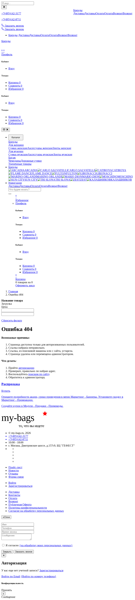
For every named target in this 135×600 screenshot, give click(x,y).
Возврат (63, 35)
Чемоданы (14, 160)
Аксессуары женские (40, 148)
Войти (12, 482)
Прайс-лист (15, 467)
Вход (11, 68)
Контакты (14, 495)
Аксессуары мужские (40, 154)
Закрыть (7, 551)
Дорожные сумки (31, 160)
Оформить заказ (25, 285)
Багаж (12, 157)
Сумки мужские (18, 154)
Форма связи (16, 476)
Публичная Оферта (19, 504)
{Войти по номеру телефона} (38, 576)
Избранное (16, 88)
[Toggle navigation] (5, 130)
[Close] (4, 7)
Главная (13, 291)
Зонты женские (62, 148)
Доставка (23, 35)
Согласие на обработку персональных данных (36, 510)
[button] (6, 54)
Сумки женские (17, 148)
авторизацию (26, 367)
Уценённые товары (19, 163)
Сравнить (15, 85)
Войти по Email (10, 576)
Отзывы (13, 473)
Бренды (13, 35)
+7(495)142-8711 (11, 19)
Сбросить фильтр (11, 320)
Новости (13, 470)
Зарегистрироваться (20, 485)
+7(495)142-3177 (11, 13)
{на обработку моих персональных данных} (46, 545)
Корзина (14, 82)
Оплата (44, 35)
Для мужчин (15, 151)
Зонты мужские (62, 154)
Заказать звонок (23, 551)
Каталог (16, 137)
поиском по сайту (38, 374)
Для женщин (16, 144)
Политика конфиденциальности (27, 507)
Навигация (15, 182)
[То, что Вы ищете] (27, 426)
